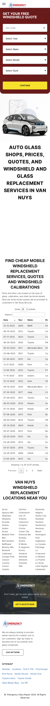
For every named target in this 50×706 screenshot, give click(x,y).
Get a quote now (25, 604)
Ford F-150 (28, 669)
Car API (24, 683)
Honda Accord (21, 674)
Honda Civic (36, 674)
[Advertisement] (25, 226)
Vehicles (6, 669)
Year (20, 320)
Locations (16, 669)
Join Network (13, 652)
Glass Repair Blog (10, 683)
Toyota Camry (8, 678)
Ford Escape (42, 669)
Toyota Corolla (24, 678)
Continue (25, 85)
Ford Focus (7, 674)
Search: (8, 314)
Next (40, 470)
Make (30, 320)
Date (5, 320)
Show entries (25, 309)
